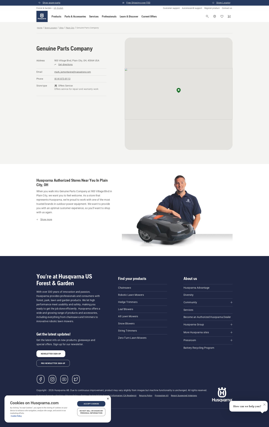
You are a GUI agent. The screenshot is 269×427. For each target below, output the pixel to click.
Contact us (227, 8)
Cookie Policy (16, 416)
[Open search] (207, 16)
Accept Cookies (91, 404)
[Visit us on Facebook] (40, 379)
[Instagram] (52, 379)
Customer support (171, 8)
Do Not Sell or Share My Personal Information (91, 412)
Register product (212, 8)
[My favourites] (222, 16)
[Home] (42, 16)
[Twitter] (76, 379)
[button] (56, 16)
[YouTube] (64, 379)
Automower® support (192, 8)
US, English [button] (58, 8)
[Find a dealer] (214, 16)
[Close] (108, 399)
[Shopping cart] (229, 16)
